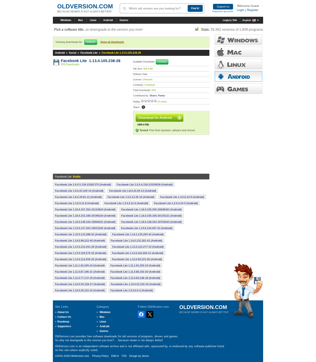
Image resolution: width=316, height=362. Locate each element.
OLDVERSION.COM (85, 6)
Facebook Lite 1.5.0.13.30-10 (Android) (130, 197)
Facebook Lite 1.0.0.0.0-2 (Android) (131, 290)
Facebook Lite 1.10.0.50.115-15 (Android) (80, 290)
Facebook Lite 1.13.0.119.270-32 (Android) (80, 253)
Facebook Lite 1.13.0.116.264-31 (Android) (137, 253)
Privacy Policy (100, 355)
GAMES (238, 88)
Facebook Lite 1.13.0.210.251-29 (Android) (80, 246)
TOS (124, 355)
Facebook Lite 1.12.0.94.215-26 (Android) (137, 259)
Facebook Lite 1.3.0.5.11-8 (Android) (77, 203)
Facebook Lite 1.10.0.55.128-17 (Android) (80, 284)
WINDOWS (238, 39)
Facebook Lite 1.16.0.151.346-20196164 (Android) (85, 215)
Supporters (64, 326)
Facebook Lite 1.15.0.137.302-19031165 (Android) (85, 228)
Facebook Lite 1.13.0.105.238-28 (90, 61)
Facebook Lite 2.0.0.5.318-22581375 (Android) (83, 184)
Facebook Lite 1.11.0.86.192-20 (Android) (135, 271)
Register (252, 10)
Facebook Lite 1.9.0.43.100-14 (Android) (79, 190)
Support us (223, 6)
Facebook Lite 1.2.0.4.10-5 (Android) (176, 203)
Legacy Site (230, 20)
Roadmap (63, 321)
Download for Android (155, 117)
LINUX (238, 64)
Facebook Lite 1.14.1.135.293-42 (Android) (138, 234)
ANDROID (238, 76)
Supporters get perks (222, 11)
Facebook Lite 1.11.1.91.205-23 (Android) (135, 265)
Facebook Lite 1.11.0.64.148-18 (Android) (135, 278)
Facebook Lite (89, 52)
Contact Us (64, 316)
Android (108, 20)
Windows (65, 20)
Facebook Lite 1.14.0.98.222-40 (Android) (80, 240)
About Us (63, 312)
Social (72, 52)
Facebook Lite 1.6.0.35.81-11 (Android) (78, 197)
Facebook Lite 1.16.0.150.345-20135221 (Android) (151, 215)
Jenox (145, 355)
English (246, 20)
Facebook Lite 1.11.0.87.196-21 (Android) (80, 271)
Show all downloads (112, 42)
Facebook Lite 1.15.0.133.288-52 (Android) (80, 234)
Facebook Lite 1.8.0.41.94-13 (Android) (132, 190)
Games (124, 20)
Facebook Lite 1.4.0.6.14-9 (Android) (182, 197)
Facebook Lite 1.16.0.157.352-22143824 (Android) (85, 209)
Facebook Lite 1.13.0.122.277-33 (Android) (138, 246)
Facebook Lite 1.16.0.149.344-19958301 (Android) (85, 222)
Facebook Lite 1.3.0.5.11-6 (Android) (126, 203)
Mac (80, 20)
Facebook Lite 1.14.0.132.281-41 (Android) (136, 240)
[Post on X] (143, 107)
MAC (238, 52)
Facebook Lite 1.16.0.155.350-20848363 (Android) (151, 209)
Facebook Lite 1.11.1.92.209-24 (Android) (80, 265)
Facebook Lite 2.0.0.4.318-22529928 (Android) (145, 184)
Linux (93, 20)
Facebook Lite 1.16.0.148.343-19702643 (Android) (151, 222)
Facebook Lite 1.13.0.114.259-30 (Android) (80, 259)
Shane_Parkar (157, 95)
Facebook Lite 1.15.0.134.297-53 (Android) (146, 228)
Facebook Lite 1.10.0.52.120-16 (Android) (136, 284)
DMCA (115, 355)
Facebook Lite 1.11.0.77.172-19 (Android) (80, 278)
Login (240, 10)
